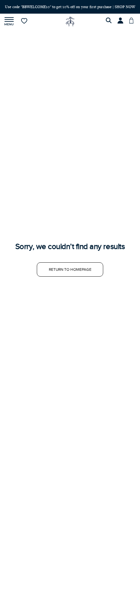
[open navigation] (9, 21)
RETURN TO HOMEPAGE (70, 269)
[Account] (121, 21)
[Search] (110, 21)
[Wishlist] (25, 21)
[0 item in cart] (133, 21)
